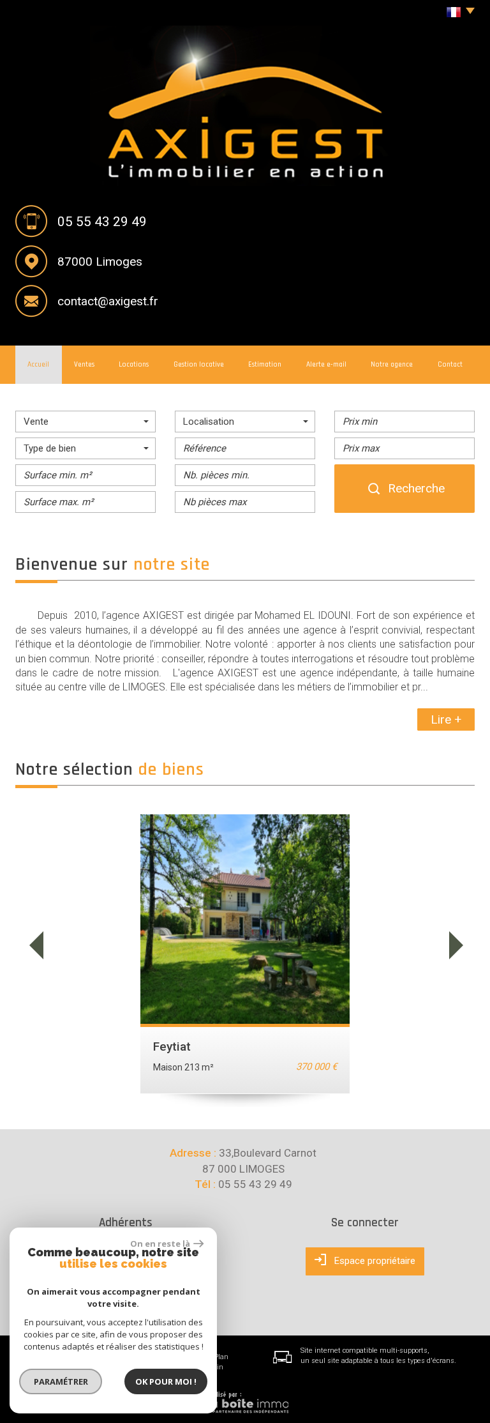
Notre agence (392, 364)
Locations (134, 364)
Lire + (446, 719)
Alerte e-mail (326, 364)
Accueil (38, 364)
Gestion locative (199, 364)
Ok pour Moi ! (166, 1381)
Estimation (264, 364)
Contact (450, 364)
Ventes (84, 364)
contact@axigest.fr (107, 301)
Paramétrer (61, 1381)
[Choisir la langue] (457, 13)
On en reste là (160, 1243)
